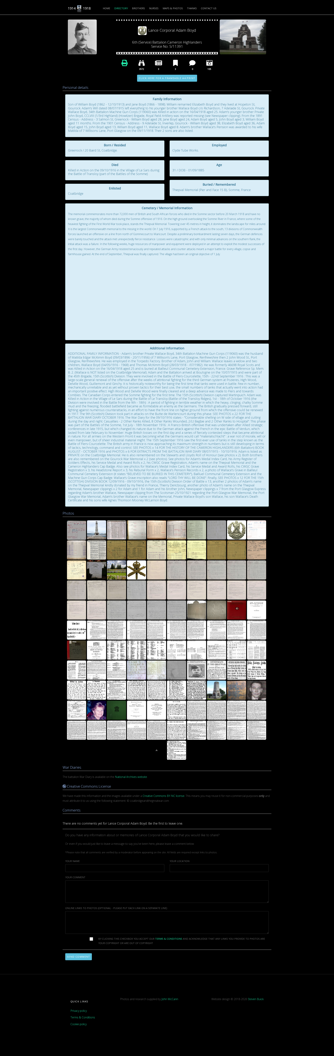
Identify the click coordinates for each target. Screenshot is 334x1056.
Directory (121, 8)
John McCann (169, 999)
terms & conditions (168, 938)
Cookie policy (78, 1024)
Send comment (78, 956)
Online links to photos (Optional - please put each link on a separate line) (116, 908)
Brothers (138, 8)
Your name (72, 861)
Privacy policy (78, 1011)
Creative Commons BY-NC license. (164, 796)
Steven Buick (256, 999)
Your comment (75, 877)
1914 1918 (79, 8)
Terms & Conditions (82, 1017)
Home (106, 8)
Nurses (153, 8)
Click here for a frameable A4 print (167, 78)
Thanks (192, 8)
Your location (179, 861)
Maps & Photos (173, 8)
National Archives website (131, 777)
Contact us (208, 8)
